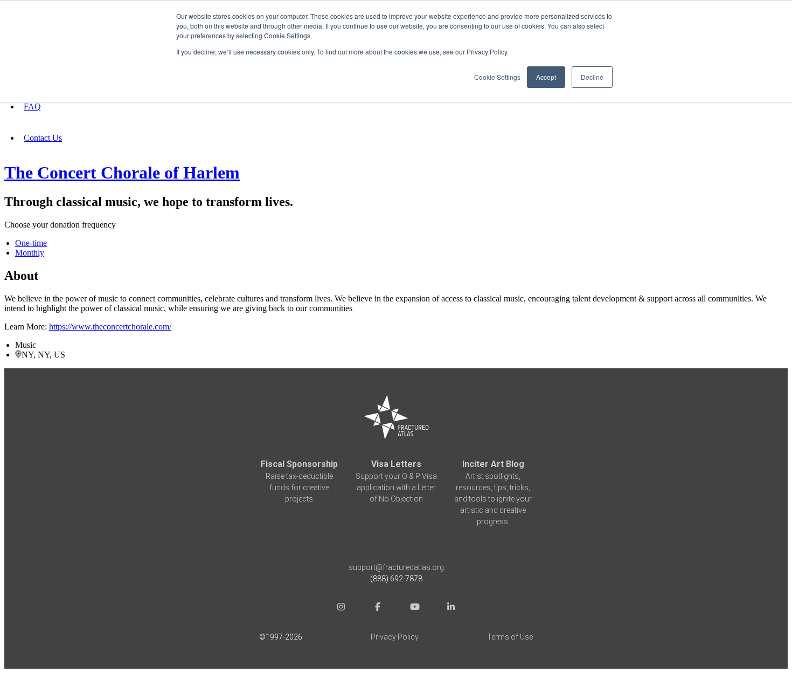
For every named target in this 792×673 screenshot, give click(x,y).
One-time (31, 243)
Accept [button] (546, 76)
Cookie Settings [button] (497, 76)
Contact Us (43, 137)
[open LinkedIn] (451, 608)
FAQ (32, 106)
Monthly (29, 252)
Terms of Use (510, 637)
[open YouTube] (414, 608)
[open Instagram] (341, 608)
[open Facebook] (377, 608)
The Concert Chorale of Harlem (122, 172)
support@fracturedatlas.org (396, 567)
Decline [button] (592, 76)
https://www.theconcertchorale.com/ (110, 326)
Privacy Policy (395, 637)
